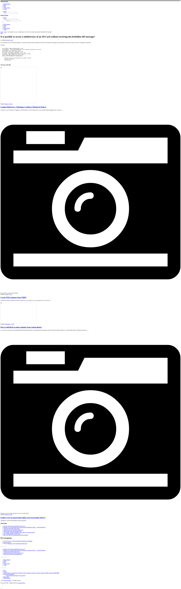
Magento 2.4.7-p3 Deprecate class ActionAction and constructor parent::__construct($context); (24, 527)
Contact (5, 565)
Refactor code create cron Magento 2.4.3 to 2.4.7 (14, 526)
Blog (5, 32)
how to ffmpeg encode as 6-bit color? (11, 533)
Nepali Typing (6, 563)
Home (2, 32)
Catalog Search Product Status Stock (11, 528)
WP (7, 583)
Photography (6, 576)
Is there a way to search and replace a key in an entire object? (23, 518)
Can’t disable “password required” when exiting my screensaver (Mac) (19, 532)
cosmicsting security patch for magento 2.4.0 (13, 529)
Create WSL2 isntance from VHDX (13, 297)
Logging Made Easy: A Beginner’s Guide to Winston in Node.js (23, 107)
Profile (4, 561)
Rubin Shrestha (6, 559)
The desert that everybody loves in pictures (15, 575)
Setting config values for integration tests (12, 531)
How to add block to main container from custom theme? (21, 327)
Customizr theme (21, 583)
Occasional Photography (8, 574)
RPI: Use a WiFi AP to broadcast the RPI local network (15, 535)
